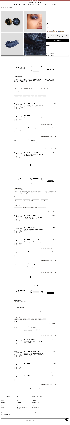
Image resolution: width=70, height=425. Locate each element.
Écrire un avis (50, 69)
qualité (21, 95)
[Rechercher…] (2, 3)
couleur (29, 95)
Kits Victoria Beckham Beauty (36, 412)
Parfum (27, 4)
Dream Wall (54, 4)
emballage (24, 95)
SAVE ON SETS (38, 4)
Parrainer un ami (3, 409)
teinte (36, 95)
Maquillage (20, 4)
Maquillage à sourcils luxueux (36, 409)
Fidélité (49, 4)
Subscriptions (44, 4)
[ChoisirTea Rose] (47, 31)
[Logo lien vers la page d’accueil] (35, 3)
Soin (24, 4)
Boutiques (2, 412)
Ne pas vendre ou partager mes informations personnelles (22, 408)
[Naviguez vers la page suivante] (42, 165)
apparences (16, 95)
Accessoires (32, 4)
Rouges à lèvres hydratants (35, 402)
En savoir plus (48, 51)
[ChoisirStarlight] (61, 31)
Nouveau (15, 4)
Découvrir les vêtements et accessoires (6, 414)
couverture (40, 95)
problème (44, 95)
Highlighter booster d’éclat (35, 407)
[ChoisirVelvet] (63, 31)
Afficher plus (16, 97)
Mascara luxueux (34, 400)
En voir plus (24, 55)
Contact (18, 411)
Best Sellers (3, 402)
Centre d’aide (18, 400)
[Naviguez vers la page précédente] (28, 165)
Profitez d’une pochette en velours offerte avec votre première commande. (35, 0)
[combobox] (12, 3)
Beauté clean (3, 400)
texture (32, 95)
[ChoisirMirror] (52, 31)
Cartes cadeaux (19, 402)
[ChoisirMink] (56, 31)
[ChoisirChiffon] (50, 31)
